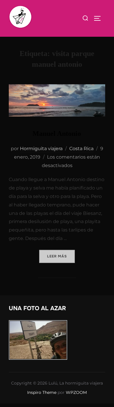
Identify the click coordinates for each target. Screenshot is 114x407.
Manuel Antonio (56, 133)
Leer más (61, 256)
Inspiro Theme (41, 392)
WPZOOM (76, 392)
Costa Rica (81, 148)
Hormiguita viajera (41, 148)
